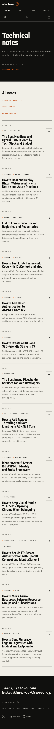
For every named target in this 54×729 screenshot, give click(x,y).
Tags (33, 10)
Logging (16, 633)
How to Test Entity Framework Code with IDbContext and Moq (22, 265)
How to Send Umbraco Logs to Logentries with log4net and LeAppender (18, 642)
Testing (18, 257)
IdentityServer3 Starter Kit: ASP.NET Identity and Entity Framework (17, 466)
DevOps (17, 174)
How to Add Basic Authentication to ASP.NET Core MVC (14, 306)
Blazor (26, 174)
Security (18, 297)
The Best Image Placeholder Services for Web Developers (21, 381)
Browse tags (7, 113)
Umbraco (7, 633)
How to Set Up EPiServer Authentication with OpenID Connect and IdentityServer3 (20, 556)
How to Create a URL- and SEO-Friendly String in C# (19, 345)
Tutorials (7, 174)
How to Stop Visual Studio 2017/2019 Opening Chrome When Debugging (19, 506)
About (33, 708)
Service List (15, 131)
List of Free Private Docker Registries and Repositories (20, 225)
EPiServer (7, 547)
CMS (5, 131)
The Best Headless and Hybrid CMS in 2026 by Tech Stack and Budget (17, 140)
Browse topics (8, 107)
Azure (17, 590)
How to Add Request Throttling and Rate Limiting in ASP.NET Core (18, 423)
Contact (41, 708)
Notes (7, 10)
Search (46, 10)
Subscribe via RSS (10, 70)
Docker (6, 217)
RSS (48, 708)
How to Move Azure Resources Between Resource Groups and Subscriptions (21, 599)
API (5, 413)
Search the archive (11, 100)
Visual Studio (9, 497)
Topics (21, 10)
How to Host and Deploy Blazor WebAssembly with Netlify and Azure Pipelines (20, 183)
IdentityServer (21, 457)
